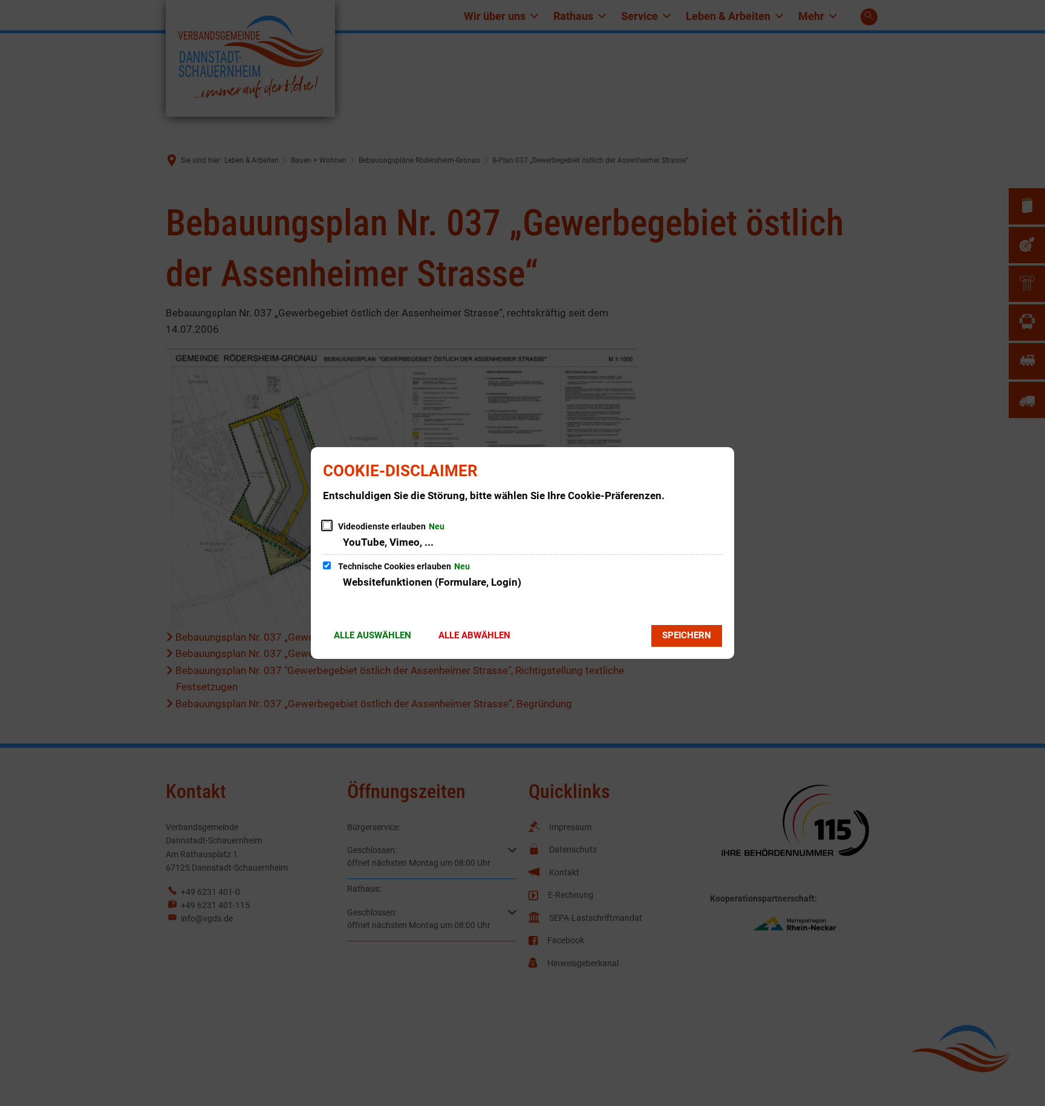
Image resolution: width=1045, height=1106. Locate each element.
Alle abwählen (474, 635)
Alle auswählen (372, 635)
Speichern (686, 635)
